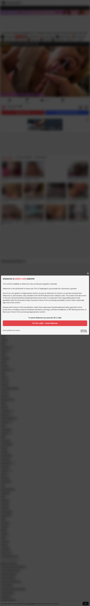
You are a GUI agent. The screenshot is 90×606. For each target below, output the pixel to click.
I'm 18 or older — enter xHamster (45, 323)
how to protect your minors (11, 330)
